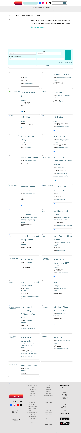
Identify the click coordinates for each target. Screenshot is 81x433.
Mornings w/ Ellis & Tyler (32, 408)
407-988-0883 (65, 398)
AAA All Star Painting (29, 157)
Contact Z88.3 (48, 387)
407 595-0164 (56, 343)
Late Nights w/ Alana (32, 416)
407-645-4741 (23, 244)
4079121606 (23, 264)
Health (25, 368)
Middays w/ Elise (32, 410)
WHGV (19, 412)
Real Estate (56, 78)
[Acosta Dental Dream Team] (14, 236)
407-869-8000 (18, 419)
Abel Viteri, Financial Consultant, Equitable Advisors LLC (63, 160)
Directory (61, 62)
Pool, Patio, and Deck (61, 288)
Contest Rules (32, 395)
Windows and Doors (61, 313)
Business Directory (48, 402)
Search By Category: (41, 51)
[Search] (64, 3)
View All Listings (68, 62)
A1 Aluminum (59, 136)
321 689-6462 (23, 347)
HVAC (58, 193)
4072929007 (23, 222)
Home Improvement (61, 139)
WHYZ (19, 411)
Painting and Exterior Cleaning (63, 140)
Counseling (26, 288)
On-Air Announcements (32, 402)
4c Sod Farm (26, 117)
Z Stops (32, 387)
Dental (25, 242)
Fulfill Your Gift (32, 427)
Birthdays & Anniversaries (32, 406)
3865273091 (23, 121)
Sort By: (9, 67)
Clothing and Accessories (62, 95)
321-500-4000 (65, 395)
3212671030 (56, 220)
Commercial (68, 77)
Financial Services (60, 167)
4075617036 (56, 194)
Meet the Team (48, 391)
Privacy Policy (48, 393)
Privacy (55, 432)
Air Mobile (58, 337)
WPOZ (13, 411)
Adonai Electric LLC (29, 259)
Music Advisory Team (48, 416)
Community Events (32, 389)
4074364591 (56, 97)
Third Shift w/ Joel (32, 418)
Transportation (68, 340)
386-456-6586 (56, 121)
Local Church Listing (48, 412)
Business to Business (61, 77)
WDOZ (13, 412)
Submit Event (32, 393)
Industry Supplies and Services (32, 220)
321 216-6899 (23, 370)
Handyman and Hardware (62, 217)
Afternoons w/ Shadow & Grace (32, 412)
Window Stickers (48, 410)
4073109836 (23, 322)
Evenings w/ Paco (32, 414)
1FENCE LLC (26, 74)
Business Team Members (48, 400)
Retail (68, 95)
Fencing (25, 77)
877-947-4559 (56, 245)
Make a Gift (32, 425)
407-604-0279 (56, 267)
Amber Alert (48, 420)
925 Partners (59, 117)
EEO (53, 432)
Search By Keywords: (13, 51)
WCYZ (16, 412)
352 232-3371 (56, 290)
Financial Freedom (48, 414)
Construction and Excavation (29, 193)
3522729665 (56, 142)
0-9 (27, 65)
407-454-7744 (56, 80)
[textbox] (42, 53)
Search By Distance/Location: (15, 56)
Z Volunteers (32, 391)
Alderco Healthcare (29, 365)
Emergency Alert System (48, 418)
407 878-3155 (23, 194)
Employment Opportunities (48, 395)
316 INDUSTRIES (61, 74)
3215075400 (23, 100)
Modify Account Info (32, 429)
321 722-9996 (56, 315)
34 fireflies (58, 92)
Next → (71, 380)
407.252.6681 (56, 168)
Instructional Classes (61, 340)
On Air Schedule (32, 404)
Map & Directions (48, 389)
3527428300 (23, 290)
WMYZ (16, 411)
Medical (28, 368)
